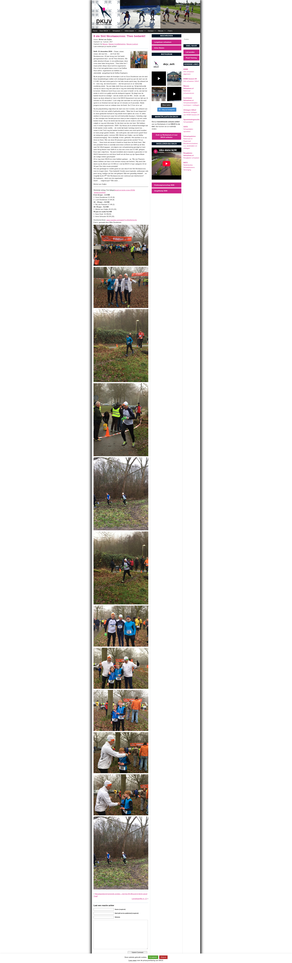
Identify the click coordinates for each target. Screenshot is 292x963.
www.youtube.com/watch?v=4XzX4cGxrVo (121, 220)
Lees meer (133, 960)
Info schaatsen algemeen (188, 71)
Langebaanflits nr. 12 (139, 898)
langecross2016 (100, 192)
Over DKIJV (104, 31)
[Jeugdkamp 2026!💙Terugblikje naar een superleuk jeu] (159, 78)
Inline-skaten (129, 31)
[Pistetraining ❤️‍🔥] (174, 94)
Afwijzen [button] (163, 957)
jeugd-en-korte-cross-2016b (125, 190)
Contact (151, 31)
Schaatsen (116, 31)
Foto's (170, 31)
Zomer (141, 31)
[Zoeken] (195, 39)
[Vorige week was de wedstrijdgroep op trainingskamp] (174, 78)
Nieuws (160, 31)
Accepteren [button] (153, 957)
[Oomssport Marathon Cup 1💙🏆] (159, 94)
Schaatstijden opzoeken (188, 129)
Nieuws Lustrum (132, 44)
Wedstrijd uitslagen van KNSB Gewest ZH (191, 112)
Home (95, 31)
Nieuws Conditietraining (116, 44)
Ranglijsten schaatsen (191, 155)
